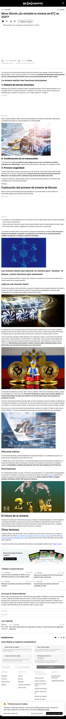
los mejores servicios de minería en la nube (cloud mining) (35, 536)
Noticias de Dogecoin (41, 696)
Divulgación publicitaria (57, 681)
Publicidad (4, 676)
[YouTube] (2, 21)
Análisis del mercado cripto (40, 684)
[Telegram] (10, 21)
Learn (2, 9)
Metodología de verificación (55, 677)
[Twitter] (6, 21)
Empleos (3, 684)
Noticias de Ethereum (41, 688)
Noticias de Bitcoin (40, 681)
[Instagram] (14, 21)
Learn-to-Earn (22, 687)
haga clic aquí (57, 544)
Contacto (4, 679)
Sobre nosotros (5, 682)
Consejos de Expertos (24, 684)
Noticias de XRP (39, 678)
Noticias (20, 676)
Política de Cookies (43, 710)
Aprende (20, 679)
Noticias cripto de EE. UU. (41, 692)
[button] (16, 649)
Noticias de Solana (40, 699)
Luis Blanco (29, 60)
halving (50, 475)
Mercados (8, 9)
